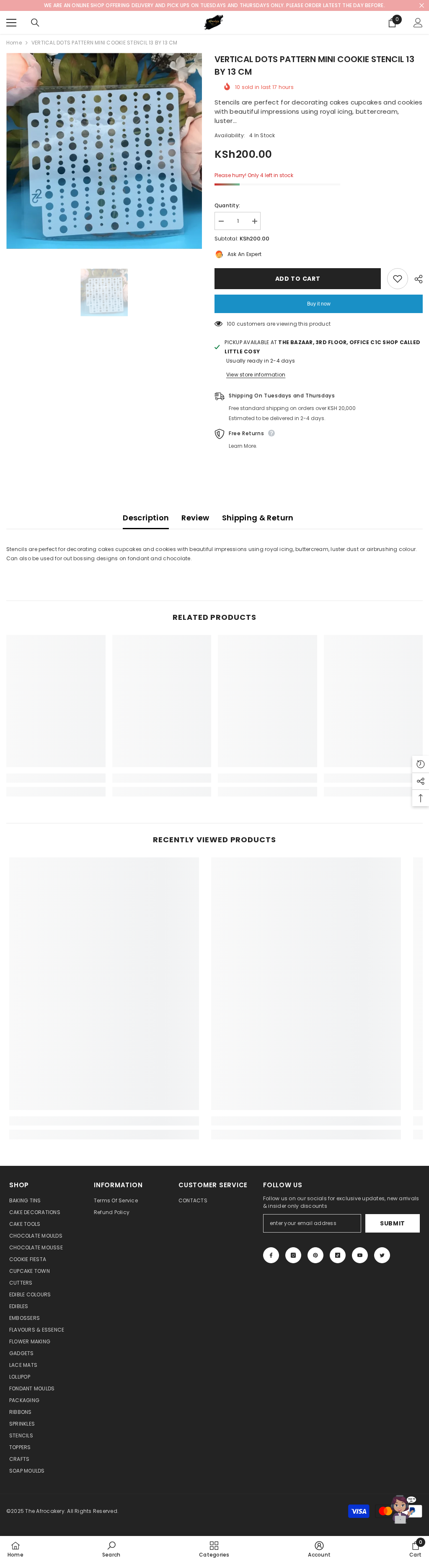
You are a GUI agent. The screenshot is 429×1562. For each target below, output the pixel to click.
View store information (255, 374)
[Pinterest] (315, 1255)
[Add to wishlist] (397, 278)
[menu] (11, 23)
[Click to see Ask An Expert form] (401, 1509)
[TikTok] (338, 1255)
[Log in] (418, 22)
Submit (392, 1223)
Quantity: (227, 205)
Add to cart (297, 278)
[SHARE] (415, 279)
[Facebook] (271, 1255)
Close (422, 6)
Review (195, 517)
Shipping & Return (258, 517)
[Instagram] (293, 1255)
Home (14, 42)
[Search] (35, 23)
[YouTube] (360, 1255)
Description (146, 517)
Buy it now (319, 304)
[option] (104, 151)
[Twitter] (382, 1255)
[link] (56, 778)
